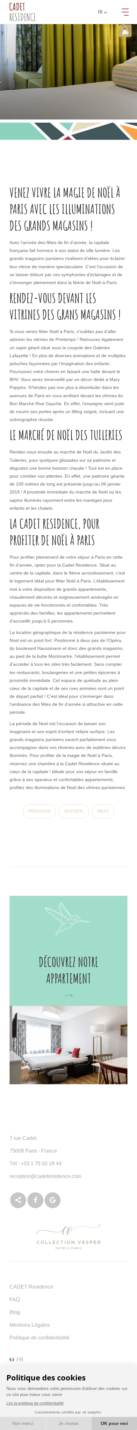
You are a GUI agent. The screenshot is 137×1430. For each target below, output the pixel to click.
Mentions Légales (30, 1325)
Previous (39, 811)
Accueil (74, 811)
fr (100, 12)
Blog (15, 1312)
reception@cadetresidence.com (45, 1176)
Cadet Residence (79, 565)
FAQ (15, 1299)
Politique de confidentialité (39, 1337)
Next (103, 811)
